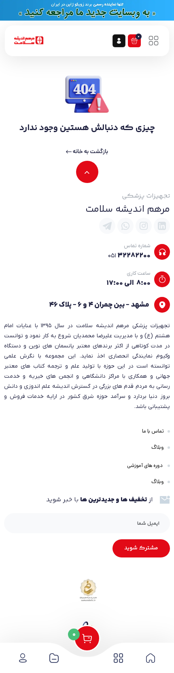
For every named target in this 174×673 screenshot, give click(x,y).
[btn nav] (153, 40)
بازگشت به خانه (90, 151)
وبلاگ (157, 447)
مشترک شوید (141, 548)
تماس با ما (153, 431)
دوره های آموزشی (145, 465)
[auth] (118, 40)
